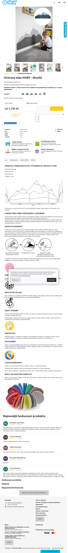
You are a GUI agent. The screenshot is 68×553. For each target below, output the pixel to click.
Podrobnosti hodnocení (25, 73)
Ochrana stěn (23, 129)
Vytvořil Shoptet (59, 548)
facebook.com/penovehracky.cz (15, 506)
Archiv (40, 519)
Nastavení (15, 280)
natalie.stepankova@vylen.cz (14, 503)
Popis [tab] (5, 160)
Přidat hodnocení (10, 123)
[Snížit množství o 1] (39, 109)
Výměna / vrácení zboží (42, 511)
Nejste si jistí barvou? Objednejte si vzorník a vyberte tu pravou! (17, 527)
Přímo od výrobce (40, 513)
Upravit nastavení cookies (43, 548)
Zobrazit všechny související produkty (34, 493)
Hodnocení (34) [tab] (24, 160)
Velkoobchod (39, 504)
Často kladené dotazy (42, 506)
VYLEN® (35, 295)
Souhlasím (51, 280)
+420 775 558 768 (12, 504)
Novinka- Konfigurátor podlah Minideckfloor (48, 502)
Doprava (38, 508)
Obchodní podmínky (41, 515)
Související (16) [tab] (14, 160)
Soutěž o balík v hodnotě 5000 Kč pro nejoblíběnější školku (15, 536)
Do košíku (58, 108)
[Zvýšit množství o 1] (47, 109)
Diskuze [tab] (33, 160)
